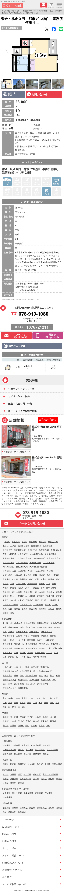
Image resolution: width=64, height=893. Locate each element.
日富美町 (29, 600)
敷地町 (36, 721)
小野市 (5, 712)
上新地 (19, 635)
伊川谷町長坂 (43, 623)
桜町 (31, 579)
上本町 (13, 721)
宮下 (18, 656)
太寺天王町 (32, 583)
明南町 (59, 608)
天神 (40, 702)
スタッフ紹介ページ (13, 855)
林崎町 (32, 596)
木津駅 (5, 774)
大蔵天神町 (40, 571)
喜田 (44, 698)
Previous (3, 55)
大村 (22, 667)
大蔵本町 (18, 575)
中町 (27, 725)
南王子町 (33, 608)
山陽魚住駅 (7, 753)
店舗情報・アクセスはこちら (17, 452)
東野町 (59, 596)
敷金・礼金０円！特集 (20, 403)
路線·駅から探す (10, 826)
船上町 (48, 604)
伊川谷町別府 (56, 623)
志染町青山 (45, 667)
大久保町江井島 (36, 554)
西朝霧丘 (50, 592)
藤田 (46, 702)
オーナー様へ (9, 848)
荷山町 (5, 596)
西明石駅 (22, 764)
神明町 (53, 721)
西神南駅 (48, 793)
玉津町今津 (7, 644)
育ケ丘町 (14, 717)
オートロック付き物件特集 (22, 411)
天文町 (21, 587)
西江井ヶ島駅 (52, 749)
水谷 (5, 656)
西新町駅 (46, 745)
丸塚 (56, 652)
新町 (29, 702)
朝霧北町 (16, 541)
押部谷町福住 (8, 635)
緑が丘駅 (37, 774)
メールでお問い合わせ (14, 884)
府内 (58, 675)
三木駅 (36, 778)
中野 (16, 652)
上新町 (5, 721)
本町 (5, 608)
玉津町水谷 (7, 652)
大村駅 (44, 778)
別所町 (55, 604)
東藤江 (5, 600)
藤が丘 (43, 600)
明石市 (5, 537)
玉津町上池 (19, 644)
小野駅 (5, 782)
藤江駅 (21, 749)
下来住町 (44, 721)
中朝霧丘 (35, 587)
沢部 (16, 702)
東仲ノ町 (50, 596)
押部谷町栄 (34, 631)
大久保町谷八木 (53, 558)
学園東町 (45, 635)
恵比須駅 (14, 778)
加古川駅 (6, 807)
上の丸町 (8, 667)
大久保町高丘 (39, 558)
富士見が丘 (40, 652)
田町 (54, 583)
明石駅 (13, 764)
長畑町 (23, 652)
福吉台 (30, 652)
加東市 (5, 694)
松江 (10, 608)
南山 (5, 706)
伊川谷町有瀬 (16, 623)
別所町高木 (46, 679)
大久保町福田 (35, 562)
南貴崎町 (42, 608)
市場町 (23, 717)
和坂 (35, 575)
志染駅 (5, 778)
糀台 (12, 640)
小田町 (45, 717)
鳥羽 (27, 587)
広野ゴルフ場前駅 (50, 774)
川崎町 (42, 575)
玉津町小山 (44, 644)
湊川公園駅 (17, 793)
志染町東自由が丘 (45, 671)
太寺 (12, 583)
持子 (23, 656)
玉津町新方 (55, 644)
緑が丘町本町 (43, 683)
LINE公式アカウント (13, 862)
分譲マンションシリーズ (21, 389)
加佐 (27, 667)
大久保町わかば (9, 571)
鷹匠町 (42, 583)
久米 (5, 702)
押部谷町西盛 (46, 631)
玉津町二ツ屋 (45, 648)
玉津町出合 (19, 648)
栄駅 (20, 774)
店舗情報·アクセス (12, 869)
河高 (10, 702)
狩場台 (26, 635)
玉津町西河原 (31, 648)
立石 (48, 583)
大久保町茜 (23, 554)
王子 (5, 554)
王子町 (30, 717)
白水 (23, 640)
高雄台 (40, 640)
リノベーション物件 (19, 396)
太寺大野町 (21, 583)
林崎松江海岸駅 (9, 749)
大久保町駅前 (50, 554)
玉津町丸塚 (57, 648)
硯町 (58, 579)
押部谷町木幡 (22, 631)
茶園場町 (24, 579)
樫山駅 (51, 778)
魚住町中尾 (32, 550)
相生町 (7, 541)
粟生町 (5, 717)
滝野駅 (59, 807)
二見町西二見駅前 (10, 604)
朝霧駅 (5, 764)
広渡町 (28, 721)
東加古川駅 (57, 764)
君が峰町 (35, 667)
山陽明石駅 (36, 745)
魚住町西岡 (44, 550)
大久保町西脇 (22, 562)
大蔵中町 (50, 571)
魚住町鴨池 (36, 545)
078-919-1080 (33, 314)
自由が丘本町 (31, 675)
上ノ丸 (13, 545)
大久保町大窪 (8, 558)
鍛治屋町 (27, 575)
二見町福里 (38, 604)
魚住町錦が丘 (56, 550)
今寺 (22, 627)
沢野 (37, 579)
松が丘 (17, 608)
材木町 (43, 579)
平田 (46, 675)
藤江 (37, 600)
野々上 (13, 596)
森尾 (14, 706)
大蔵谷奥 (22, 571)
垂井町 (5, 725)
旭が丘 (5, 545)
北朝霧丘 (56, 575)
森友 (29, 656)
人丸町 (21, 600)
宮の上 (51, 608)
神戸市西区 (43, 11)
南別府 (11, 656)
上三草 (38, 698)
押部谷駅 (27, 774)
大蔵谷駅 (16, 745)
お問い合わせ (39, 94)
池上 (51, 11)
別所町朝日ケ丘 (9, 679)
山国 (23, 706)
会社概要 (7, 877)
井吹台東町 (13, 627)
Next (61, 55)
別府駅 (46, 753)
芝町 (16, 675)
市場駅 (59, 778)
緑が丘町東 (30, 683)
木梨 (56, 698)
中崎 (43, 587)
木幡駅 (13, 774)
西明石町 (6, 592)
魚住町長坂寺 (20, 550)
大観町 (5, 583)
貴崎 (48, 575)
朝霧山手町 (53, 541)
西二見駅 (27, 753)
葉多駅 (13, 782)
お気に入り (51, 7)
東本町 (42, 725)
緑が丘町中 (7, 683)
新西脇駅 (22, 811)
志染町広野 (7, 675)
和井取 (43, 656)
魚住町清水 (47, 545)
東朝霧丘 (41, 596)
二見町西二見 (54, 600)
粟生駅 (21, 782)
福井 (52, 675)
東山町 (13, 600)
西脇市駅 (12, 811)
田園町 (21, 725)
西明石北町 (51, 587)
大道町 (13, 587)
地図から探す (9, 841)
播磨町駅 (37, 753)
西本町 (34, 725)
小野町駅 (24, 807)
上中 (31, 698)
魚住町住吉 (7, 550)
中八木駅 (29, 749)
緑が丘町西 (19, 683)
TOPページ (8, 819)
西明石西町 (17, 592)
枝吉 (50, 627)
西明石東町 (28, 592)
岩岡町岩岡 (30, 627)
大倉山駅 (6, 793)
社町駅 (51, 807)
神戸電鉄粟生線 (9, 770)
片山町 (53, 717)
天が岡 (5, 623)
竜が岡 (36, 656)
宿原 (22, 675)
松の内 (24, 608)
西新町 (59, 592)
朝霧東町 (33, 541)
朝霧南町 (42, 541)
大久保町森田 (8, 566)
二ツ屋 (49, 652)
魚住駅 (40, 764)
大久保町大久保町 (24, 558)
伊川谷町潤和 (29, 623)
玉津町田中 (7, 648)
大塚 (16, 667)
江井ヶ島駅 (40, 749)
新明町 (51, 579)
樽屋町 (5, 587)
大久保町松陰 (48, 562)
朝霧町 (24, 541)
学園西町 (35, 635)
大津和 (11, 631)
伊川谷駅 (58, 11)
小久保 (15, 579)
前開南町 (31, 640)
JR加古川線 (7, 803)
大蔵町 (30, 571)
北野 (50, 698)
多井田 (11, 698)
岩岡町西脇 (42, 627)
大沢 (5, 631)
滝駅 (5, 811)
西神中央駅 (7, 797)
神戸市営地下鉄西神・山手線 (15, 788)
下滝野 (22, 702)
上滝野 (24, 698)
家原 (5, 698)
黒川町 (21, 721)
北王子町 (6, 579)
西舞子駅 (6, 745)
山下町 (5, 613)
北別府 (53, 635)
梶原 (18, 698)
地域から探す (9, 834)
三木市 (5, 662)
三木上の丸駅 (25, 778)
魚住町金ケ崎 (23, 545)
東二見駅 (18, 753)
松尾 (52, 702)
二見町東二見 (26, 604)
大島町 (38, 717)
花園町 (21, 596)
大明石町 (12, 554)
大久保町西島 (8, 562)
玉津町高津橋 (31, 644)
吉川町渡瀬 (23, 688)
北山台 (5, 640)
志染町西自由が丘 (27, 671)
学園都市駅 (28, 793)
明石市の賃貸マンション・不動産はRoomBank (19, 11)
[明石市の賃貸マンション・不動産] (20, 5)
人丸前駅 (25, 745)
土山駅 (47, 764)
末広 (41, 675)
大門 (35, 702)
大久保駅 (31, 764)
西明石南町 (40, 592)
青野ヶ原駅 (42, 807)
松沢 (57, 702)
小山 (18, 640)
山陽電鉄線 (7, 741)
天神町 (13, 725)
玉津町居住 (49, 640)
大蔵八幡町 (7, 575)
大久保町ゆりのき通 (38, 566)
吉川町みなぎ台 (9, 688)
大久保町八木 (22, 566)
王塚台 (57, 627)
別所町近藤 (34, 679)
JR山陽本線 (7, 759)
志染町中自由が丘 (10, 671)
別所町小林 (23, 679)
